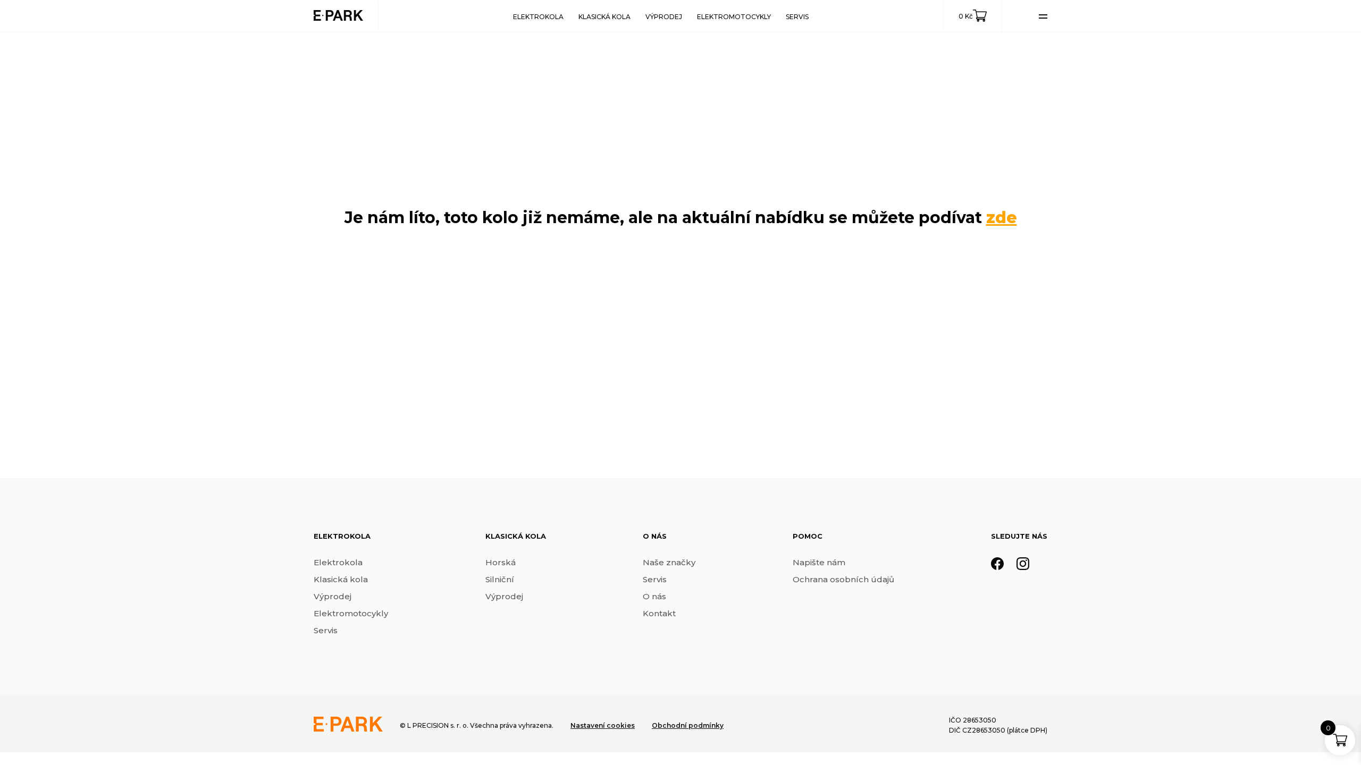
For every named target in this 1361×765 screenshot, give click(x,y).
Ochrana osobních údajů (843, 579)
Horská (500, 562)
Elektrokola (538, 17)
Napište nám (819, 562)
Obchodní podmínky (688, 725)
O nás (654, 596)
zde (1001, 217)
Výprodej (663, 17)
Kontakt (659, 613)
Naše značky (669, 562)
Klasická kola (604, 17)
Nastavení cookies (602, 725)
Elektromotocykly (734, 17)
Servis (797, 17)
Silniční (499, 579)
